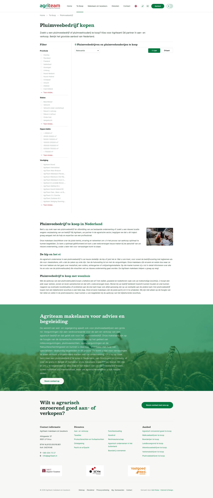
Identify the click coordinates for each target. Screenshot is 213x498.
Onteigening (79, 443)
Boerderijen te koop (150, 439)
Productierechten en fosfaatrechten (89, 439)
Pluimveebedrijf (66, 15)
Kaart (167, 50)
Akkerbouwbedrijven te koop (154, 447)
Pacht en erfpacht (81, 447)
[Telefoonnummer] (143, 6)
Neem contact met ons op (157, 405)
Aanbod (158, 6)
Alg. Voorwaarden (117, 490)
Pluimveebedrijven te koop (153, 456)
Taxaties (77, 435)
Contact (126, 6)
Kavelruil (111, 435)
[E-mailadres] (148, 6)
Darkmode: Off (169, 6)
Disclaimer (90, 490)
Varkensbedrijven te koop (153, 452)
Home (69, 6)
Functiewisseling (115, 431)
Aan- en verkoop (81, 431)
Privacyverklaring (103, 490)
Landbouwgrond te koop (152, 443)
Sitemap (82, 490)
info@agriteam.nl (50, 456)
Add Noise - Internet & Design (162, 490)
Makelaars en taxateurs (97, 6)
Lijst (155, 50)
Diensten (115, 6)
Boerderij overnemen (117, 450)
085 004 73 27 (49, 453)
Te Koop (79, 6)
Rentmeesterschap (116, 439)
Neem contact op (51, 381)
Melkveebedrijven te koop (153, 435)
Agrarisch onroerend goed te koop (157, 431)
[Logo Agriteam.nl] (50, 6)
